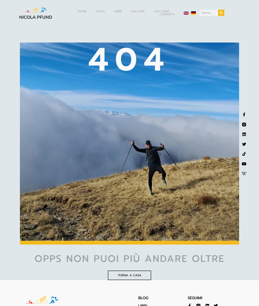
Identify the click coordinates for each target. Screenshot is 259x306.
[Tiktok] (244, 154)
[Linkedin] (244, 134)
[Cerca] (221, 13)
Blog (101, 11)
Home (82, 11)
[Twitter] (244, 144)
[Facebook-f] (244, 115)
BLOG (143, 298)
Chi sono (162, 11)
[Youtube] (244, 164)
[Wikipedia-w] (244, 174)
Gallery (138, 11)
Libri (118, 11)
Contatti (167, 14)
